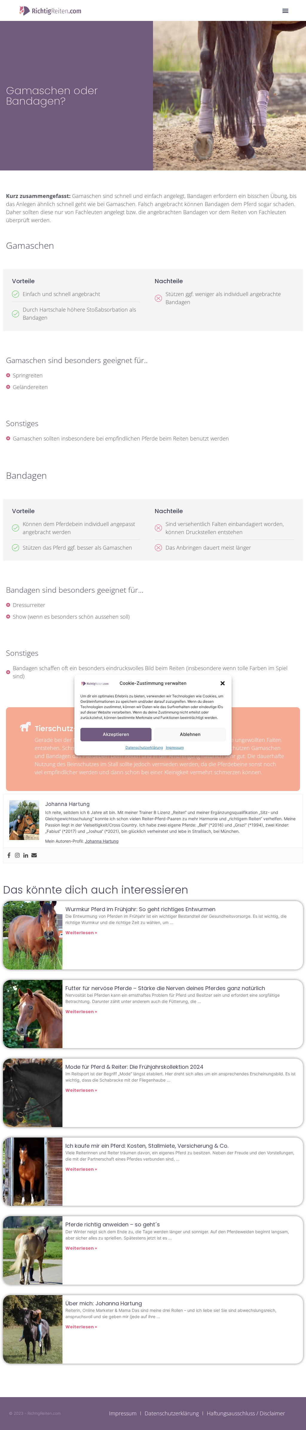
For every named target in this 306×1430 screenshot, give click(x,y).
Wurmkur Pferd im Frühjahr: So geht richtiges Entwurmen (140, 909)
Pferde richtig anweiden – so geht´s (112, 1224)
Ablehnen (190, 734)
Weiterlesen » (81, 933)
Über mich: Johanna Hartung (103, 1303)
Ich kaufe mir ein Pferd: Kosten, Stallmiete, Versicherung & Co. (146, 1146)
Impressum (175, 747)
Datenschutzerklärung (144, 747)
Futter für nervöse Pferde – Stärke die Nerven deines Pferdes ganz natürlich (165, 988)
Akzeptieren (116, 734)
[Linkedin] (25, 856)
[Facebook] (9, 856)
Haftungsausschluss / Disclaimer (246, 1413)
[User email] (34, 856)
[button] (223, 683)
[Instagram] (17, 856)
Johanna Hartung (102, 841)
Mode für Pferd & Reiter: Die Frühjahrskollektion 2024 (134, 1067)
